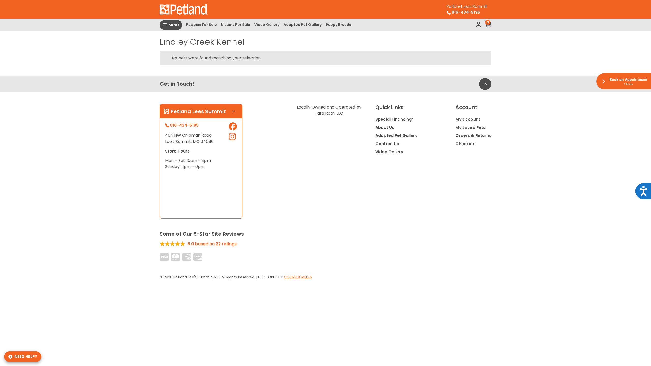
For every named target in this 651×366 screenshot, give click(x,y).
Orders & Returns (473, 136)
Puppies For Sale (201, 24)
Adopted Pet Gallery (303, 24)
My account (467, 119)
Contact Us (387, 144)
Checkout (465, 144)
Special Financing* (394, 119)
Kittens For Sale (235, 24)
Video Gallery (266, 24)
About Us (384, 127)
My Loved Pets (470, 127)
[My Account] (478, 25)
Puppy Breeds (338, 24)
